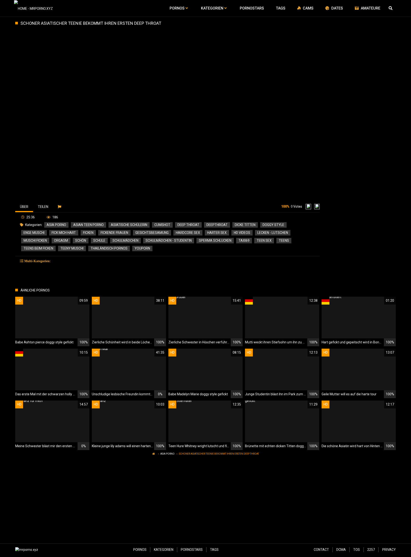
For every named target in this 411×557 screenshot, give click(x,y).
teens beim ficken (38, 248)
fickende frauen (114, 233)
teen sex (264, 240)
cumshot (162, 225)
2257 (371, 550)
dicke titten (245, 225)
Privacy (389, 550)
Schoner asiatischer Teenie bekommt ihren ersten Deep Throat (219, 453)
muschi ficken (35, 240)
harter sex (217, 233)
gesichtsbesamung (152, 233)
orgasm (61, 240)
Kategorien (163, 550)
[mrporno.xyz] (33, 8)
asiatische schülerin (129, 225)
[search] (391, 8)
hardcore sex (188, 233)
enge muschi (34, 233)
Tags (214, 550)
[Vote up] (308, 206)
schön (80, 240)
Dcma (341, 550)
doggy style (273, 225)
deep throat (188, 225)
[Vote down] (317, 206)
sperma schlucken (215, 240)
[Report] (60, 206)
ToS (356, 550)
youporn (142, 248)
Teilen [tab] (43, 207)
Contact (321, 550)
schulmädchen (125, 240)
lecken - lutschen (272, 233)
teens (284, 240)
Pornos (140, 550)
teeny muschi (71, 248)
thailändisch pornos (109, 248)
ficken (88, 233)
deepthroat (217, 225)
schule (99, 240)
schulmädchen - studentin (169, 240)
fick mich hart (64, 233)
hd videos (242, 233)
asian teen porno (88, 225)
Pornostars (192, 550)
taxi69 (244, 240)
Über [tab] (24, 207)
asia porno (56, 225)
